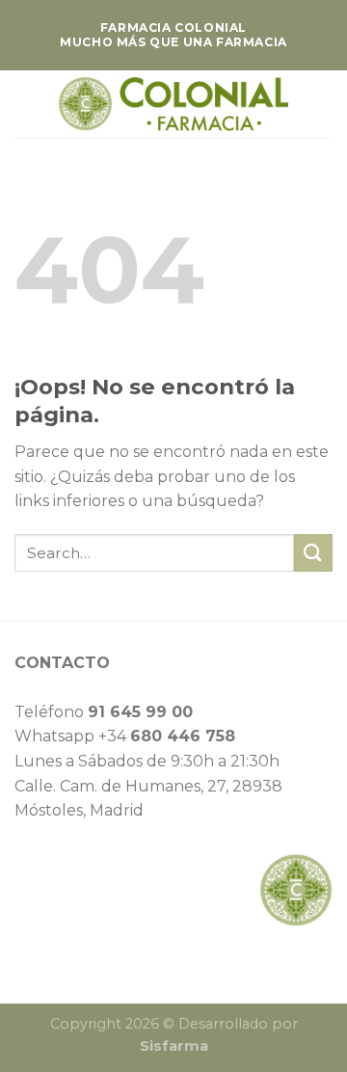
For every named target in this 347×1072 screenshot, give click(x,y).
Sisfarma (174, 1046)
